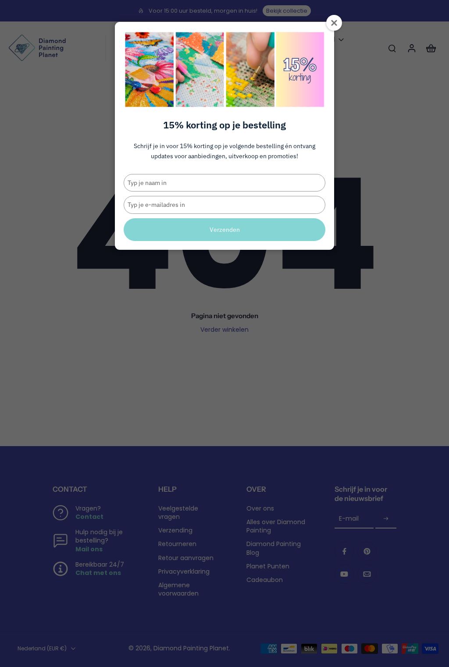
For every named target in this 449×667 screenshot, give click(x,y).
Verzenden (225, 230)
